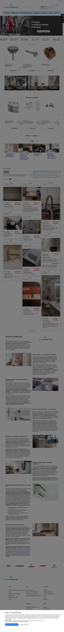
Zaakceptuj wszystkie (11, 624)
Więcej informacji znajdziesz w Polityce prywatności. (16, 621)
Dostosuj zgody (24, 624)
